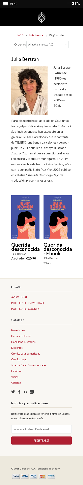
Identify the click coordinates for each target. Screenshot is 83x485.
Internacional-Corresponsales (28, 365)
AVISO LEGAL (19, 297)
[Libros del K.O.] (41, 17)
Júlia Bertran (18, 253)
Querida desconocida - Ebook (58, 249)
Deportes (17, 347)
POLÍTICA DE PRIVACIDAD (27, 303)
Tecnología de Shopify (48, 468)
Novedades (18, 330)
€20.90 (23, 258)
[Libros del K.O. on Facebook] (19, 392)
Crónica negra (19, 359)
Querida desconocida (25, 247)
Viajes (14, 376)
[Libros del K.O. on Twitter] (13, 392)
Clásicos (16, 382)
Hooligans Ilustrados (23, 341)
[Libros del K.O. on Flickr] (25, 392)
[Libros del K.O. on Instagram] (32, 392)
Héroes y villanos (21, 336)
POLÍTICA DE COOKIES (25, 308)
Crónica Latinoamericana (25, 353)
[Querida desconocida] (25, 219)
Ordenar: (20, 44)
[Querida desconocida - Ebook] (58, 219)
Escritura (16, 371)
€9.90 (47, 263)
